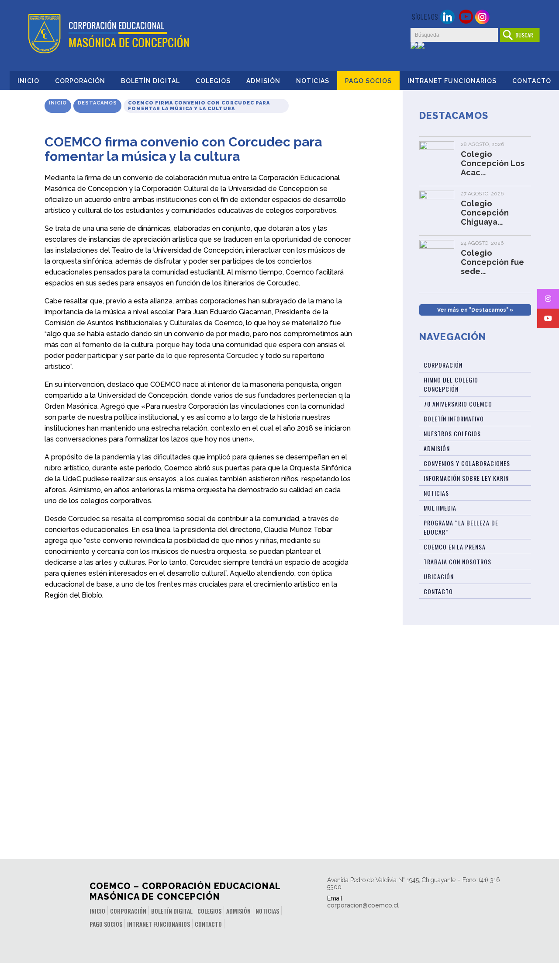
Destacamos (97, 103)
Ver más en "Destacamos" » (475, 310)
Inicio (28, 80)
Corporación (80, 80)
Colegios (213, 80)
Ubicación (439, 576)
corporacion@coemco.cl (363, 905)
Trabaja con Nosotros (457, 561)
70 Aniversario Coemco (458, 403)
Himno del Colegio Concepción (451, 384)
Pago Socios (368, 80)
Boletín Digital (150, 80)
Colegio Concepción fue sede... (492, 262)
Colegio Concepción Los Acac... (492, 163)
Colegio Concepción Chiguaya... (485, 212)
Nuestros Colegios (452, 433)
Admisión (263, 80)
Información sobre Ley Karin (466, 478)
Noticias (312, 80)
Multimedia (440, 507)
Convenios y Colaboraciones (467, 463)
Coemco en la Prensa (455, 546)
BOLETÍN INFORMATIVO (454, 418)
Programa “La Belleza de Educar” (461, 527)
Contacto (531, 80)
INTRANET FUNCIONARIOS (452, 80)
